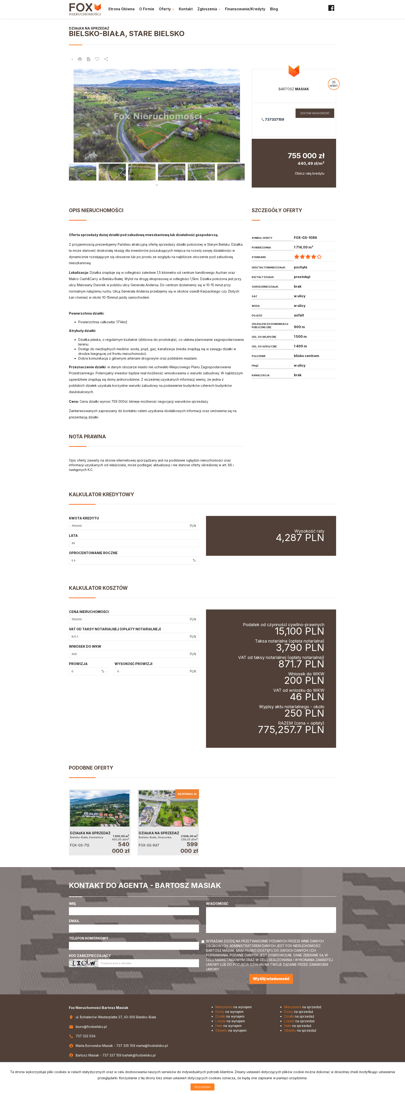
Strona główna (121, 9)
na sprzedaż (303, 1007)
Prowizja (78, 664)
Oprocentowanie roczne (93, 553)
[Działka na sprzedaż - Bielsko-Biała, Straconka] (168, 822)
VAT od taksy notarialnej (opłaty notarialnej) (115, 629)
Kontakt (186, 9)
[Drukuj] (80, 59)
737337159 (274, 119)
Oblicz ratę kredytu (309, 173)
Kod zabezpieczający (90, 956)
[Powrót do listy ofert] (72, 59)
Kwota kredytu (84, 518)
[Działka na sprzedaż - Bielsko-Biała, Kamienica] (100, 822)
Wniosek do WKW (85, 646)
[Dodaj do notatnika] (97, 59)
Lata (73, 536)
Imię (72, 904)
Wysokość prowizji (133, 664)
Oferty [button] (165, 9)
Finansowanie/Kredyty (245, 9)
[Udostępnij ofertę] (106, 59)
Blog (274, 9)
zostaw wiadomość (315, 113)
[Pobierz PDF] (88, 59)
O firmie (146, 9)
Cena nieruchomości (89, 612)
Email (74, 921)
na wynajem (233, 1007)
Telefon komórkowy (88, 938)
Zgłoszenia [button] (207, 9)
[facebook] (331, 9)
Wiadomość (217, 904)
